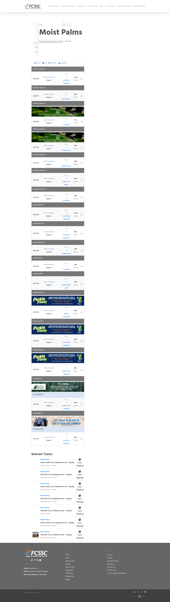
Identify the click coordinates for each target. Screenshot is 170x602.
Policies (68, 564)
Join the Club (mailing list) (116, 573)
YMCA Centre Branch (49, 94)
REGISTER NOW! (139, 6)
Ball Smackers (66, 99)
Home (38, 63)
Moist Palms (45, 459)
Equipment (69, 570)
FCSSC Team (111, 570)
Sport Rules (69, 567)
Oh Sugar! (66, 124)
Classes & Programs (67, 6)
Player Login (70, 561)
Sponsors (110, 564)
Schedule (53, 63)
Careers (110, 558)
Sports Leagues (54, 6)
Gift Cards (110, 6)
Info (45, 63)
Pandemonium (66, 150)
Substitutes (69, 576)
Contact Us (111, 567)
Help (67, 558)
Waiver (67, 579)
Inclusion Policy (112, 561)
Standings (63, 63)
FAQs (67, 555)
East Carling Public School (49, 77)
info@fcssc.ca (33, 568)
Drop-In (102, 6)
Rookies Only (80, 6)
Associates (66, 200)
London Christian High (48, 120)
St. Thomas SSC (92, 6)
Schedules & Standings (123, 6)
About (109, 555)
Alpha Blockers (66, 166)
